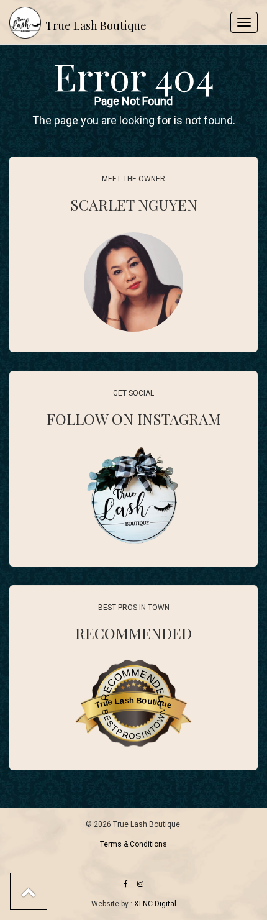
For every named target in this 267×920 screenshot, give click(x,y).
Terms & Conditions (133, 844)
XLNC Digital (155, 904)
